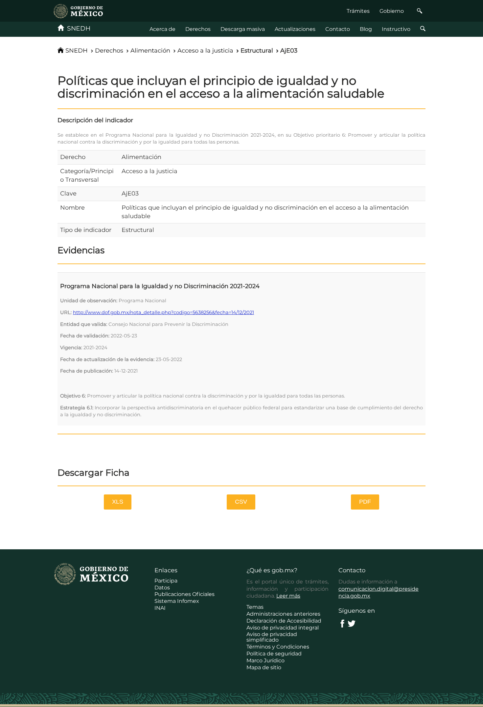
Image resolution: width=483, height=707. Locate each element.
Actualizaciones (295, 29)
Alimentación (150, 50)
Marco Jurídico (265, 660)
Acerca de (162, 29)
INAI (160, 608)
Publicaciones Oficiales (184, 594)
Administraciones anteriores (283, 614)
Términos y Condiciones (277, 647)
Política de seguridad (274, 653)
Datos (162, 587)
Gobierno (392, 11)
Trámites (358, 11)
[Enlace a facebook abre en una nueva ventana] (342, 623)
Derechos (198, 29)
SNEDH (77, 28)
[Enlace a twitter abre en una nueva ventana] (352, 623)
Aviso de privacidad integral (282, 628)
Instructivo (396, 29)
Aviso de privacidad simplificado (271, 637)
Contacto (337, 29)
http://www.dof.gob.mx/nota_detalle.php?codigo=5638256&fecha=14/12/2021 (163, 312)
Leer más (288, 596)
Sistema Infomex (176, 601)
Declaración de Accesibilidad (283, 621)
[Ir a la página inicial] (78, 10)
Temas (255, 607)
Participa (165, 581)
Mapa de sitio (263, 667)
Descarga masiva (242, 29)
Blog (366, 29)
